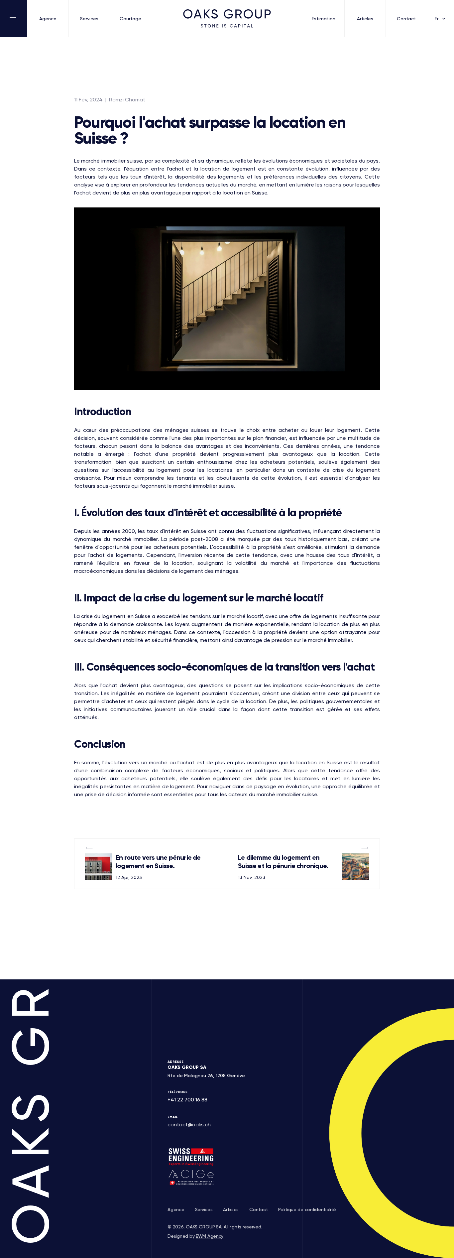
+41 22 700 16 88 (187, 1099)
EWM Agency (209, 1236)
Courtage (130, 18)
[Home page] (227, 18)
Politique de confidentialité (307, 1209)
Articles (365, 18)
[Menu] (13, 18)
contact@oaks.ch (189, 1124)
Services (89, 18)
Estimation (323, 18)
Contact (406, 18)
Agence (48, 18)
